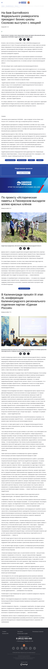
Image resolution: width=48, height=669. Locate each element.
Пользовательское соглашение (24, 655)
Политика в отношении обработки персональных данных (24, 657)
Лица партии (20, 631)
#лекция (39, 160)
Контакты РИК (5, 633)
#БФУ (31, 160)
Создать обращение (23, 172)
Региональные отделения (37, 631)
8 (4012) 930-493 (24, 638)
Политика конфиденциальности (24, 656)
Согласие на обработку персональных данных (24, 658)
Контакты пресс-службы (22, 633)
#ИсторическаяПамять (24, 288)
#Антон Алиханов (21, 160)
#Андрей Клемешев (10, 160)
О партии (4, 631)
